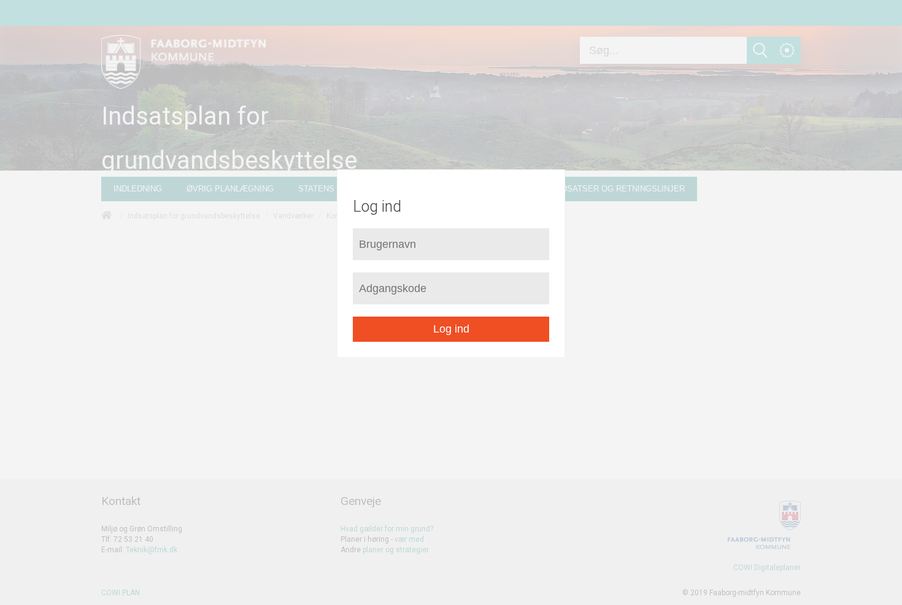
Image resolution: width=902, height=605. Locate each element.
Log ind (451, 329)
